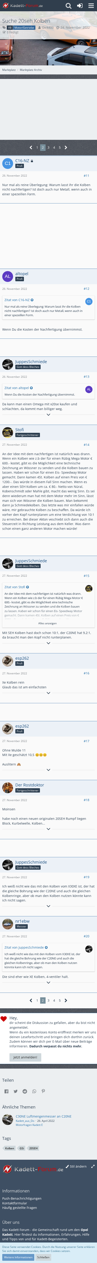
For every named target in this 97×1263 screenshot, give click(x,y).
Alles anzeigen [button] (47, 623)
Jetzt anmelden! (25, 1057)
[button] (91, 5)
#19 (86, 877)
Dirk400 (48, 27)
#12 (86, 288)
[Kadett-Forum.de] (22, 5)
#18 (86, 800)
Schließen (43, 1257)
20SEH (33, 1148)
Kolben (9, 1148)
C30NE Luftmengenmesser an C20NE (44, 1116)
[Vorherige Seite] (31, 147)
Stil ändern (78, 1166)
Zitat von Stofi (15, 587)
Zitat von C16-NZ (17, 300)
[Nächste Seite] (66, 147)
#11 (86, 175)
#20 (86, 936)
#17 (86, 741)
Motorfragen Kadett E (29, 1125)
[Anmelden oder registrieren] (79, 5)
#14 (86, 445)
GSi (22, 1148)
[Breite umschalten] (93, 1166)
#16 (86, 673)
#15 (86, 576)
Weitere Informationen (18, 1257)
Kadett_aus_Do (25, 1121)
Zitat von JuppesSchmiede (24, 947)
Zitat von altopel (17, 388)
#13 (86, 376)
